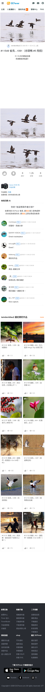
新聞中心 (4, 614)
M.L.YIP (12, 298)
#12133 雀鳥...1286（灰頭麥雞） (11, 499)
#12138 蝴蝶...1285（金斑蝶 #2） (33, 384)
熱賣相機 (19, 647)
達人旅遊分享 (6, 654)
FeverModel (5, 621)
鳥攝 (9, 192)
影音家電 (34, 628)
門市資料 (19, 640)
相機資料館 (20, 614)
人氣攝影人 (11, 9)
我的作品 (23, 9)
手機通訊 (34, 621)
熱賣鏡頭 (19, 650)
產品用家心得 (21, 628)
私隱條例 (34, 657)
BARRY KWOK (14, 232)
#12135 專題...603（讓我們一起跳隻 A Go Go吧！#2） (11, 460)
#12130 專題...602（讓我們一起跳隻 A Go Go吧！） (33, 536)
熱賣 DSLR (20, 654)
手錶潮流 (34, 632)
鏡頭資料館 (20, 618)
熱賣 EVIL (19, 657)
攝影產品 (34, 618)
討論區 (3, 628)
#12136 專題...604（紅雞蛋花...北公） (33, 421)
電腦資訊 (34, 625)
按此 (27, 211)
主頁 (3, 9)
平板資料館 (20, 625)
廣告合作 (34, 647)
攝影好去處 (5, 640)
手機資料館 (20, 621)
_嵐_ (10, 276)
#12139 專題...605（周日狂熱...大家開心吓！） (11, 384)
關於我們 (34, 640)
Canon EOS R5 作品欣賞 (14, 186)
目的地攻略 (5, 647)
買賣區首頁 (35, 614)
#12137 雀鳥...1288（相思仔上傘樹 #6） (11, 421)
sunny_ (11, 265)
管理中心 (34, 9)
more (42, 317)
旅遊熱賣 (4, 644)
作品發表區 (5, 625)
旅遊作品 (4, 650)
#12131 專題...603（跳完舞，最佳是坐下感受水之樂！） (11, 537)
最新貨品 (19, 644)
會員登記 (34, 650)
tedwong (12, 254)
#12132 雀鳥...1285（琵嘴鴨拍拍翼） (33, 499)
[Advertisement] (22, 84)
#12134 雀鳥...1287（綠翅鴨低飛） (33, 459)
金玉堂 (11, 287)
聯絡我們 (34, 644)
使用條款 (34, 654)
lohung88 (12, 243)
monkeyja (12, 222)
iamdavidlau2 (15, 45)
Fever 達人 (5, 618)
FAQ (42, 9)
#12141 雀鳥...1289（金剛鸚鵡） (11, 346)
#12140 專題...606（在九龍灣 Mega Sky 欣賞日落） (33, 346)
